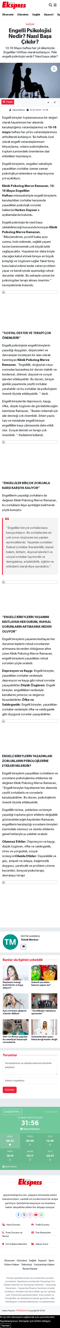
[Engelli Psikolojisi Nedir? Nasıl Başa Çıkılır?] (30, 80)
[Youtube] (35, 1215)
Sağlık (36, 14)
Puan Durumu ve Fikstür (12, 1234)
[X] (24, 1215)
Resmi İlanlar (30, 1268)
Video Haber (11, 1264)
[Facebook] (18, 1215)
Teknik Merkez (18, 110)
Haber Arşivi (42, 1244)
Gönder (9, 1089)
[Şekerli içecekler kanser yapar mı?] (44, 972)
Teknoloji (26, 1264)
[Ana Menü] (55, 5)
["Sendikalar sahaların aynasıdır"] (44, 1001)
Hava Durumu (13, 1225)
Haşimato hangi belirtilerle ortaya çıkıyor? (13, 985)
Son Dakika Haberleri (16, 1244)
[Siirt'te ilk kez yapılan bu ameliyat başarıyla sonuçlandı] (16, 1027)
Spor (51, 1260)
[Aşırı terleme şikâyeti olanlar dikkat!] (16, 1001)
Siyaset (48, 14)
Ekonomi (7, 14)
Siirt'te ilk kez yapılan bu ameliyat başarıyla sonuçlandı (15, 1039)
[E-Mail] (23, 946)
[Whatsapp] (41, 1215)
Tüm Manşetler (43, 1232)
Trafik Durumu (42, 1225)
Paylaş (9, 102)
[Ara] (50, 5)
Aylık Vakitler (11, 1167)
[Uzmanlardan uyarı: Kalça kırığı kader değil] (44, 1027)
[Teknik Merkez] (10, 941)
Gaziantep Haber (44, 1264)
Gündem (22, 14)
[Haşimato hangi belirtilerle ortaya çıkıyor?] (16, 972)
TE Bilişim (21, 1311)
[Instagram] (30, 1215)
